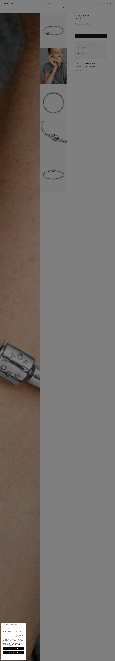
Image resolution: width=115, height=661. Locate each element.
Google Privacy (13, 645)
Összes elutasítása (13, 652)
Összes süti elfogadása (13, 648)
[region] (13, 641)
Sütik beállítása (13, 655)
